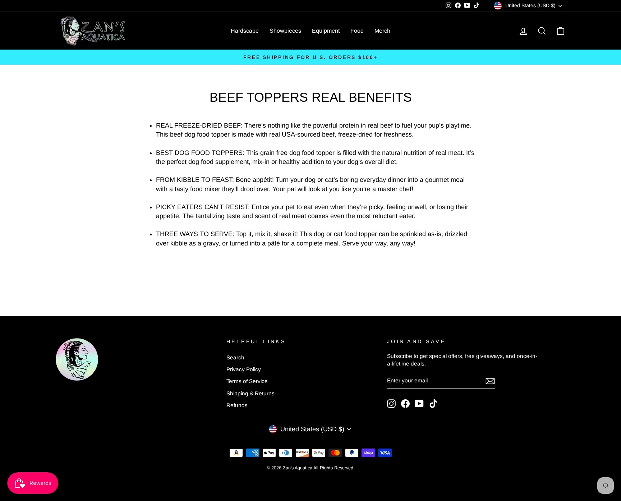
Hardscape (245, 31)
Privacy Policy (243, 369)
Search (235, 357)
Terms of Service (247, 381)
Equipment (326, 31)
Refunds (237, 405)
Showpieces (285, 31)
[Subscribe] (490, 380)
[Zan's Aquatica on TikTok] (433, 403)
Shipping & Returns (250, 393)
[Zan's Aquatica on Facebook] (405, 403)
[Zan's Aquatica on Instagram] (391, 403)
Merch (382, 31)
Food (357, 31)
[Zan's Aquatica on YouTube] (419, 403)
